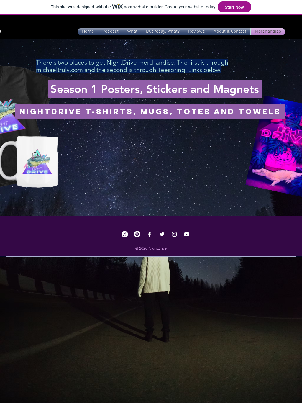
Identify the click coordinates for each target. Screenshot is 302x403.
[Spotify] (137, 234)
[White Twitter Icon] (162, 234)
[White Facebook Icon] (149, 234)
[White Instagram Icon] (174, 234)
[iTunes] (125, 234)
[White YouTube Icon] (186, 234)
